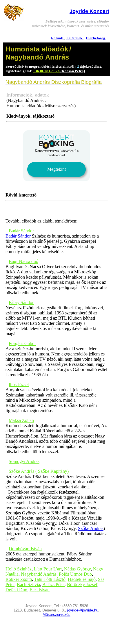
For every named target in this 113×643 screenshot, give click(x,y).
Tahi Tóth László (49, 579)
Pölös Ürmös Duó (75, 574)
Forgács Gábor (22, 343)
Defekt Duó (16, 589)
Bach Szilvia (28, 584)
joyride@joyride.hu (82, 610)
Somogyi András (24, 461)
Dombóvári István (25, 548)
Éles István (40, 589)
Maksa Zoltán (21, 420)
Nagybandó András (39, 574)
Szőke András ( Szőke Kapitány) (39, 471)
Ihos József (19, 384)
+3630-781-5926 (46, 71)
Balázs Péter (53, 584)
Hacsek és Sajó (82, 579)
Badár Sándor (21, 230)
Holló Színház (19, 568)
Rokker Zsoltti (19, 579)
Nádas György (77, 568)
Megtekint (56, 169)
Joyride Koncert (89, 11)
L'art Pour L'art (48, 568)
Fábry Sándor (21, 302)
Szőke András (90, 528)
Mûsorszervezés (56, 614)
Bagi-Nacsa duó (23, 261)
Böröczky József (82, 584)
